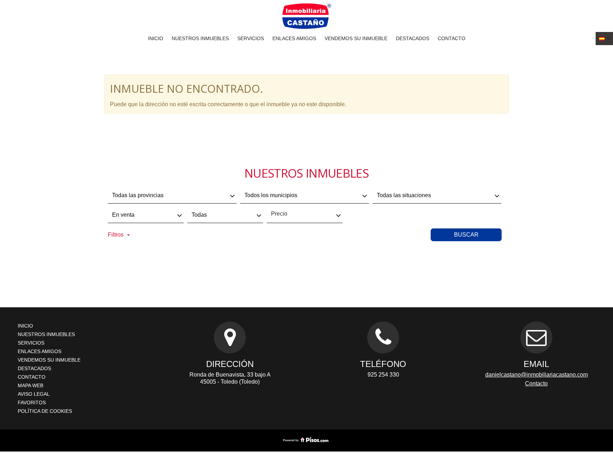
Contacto (451, 38)
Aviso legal (34, 394)
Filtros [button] (115, 235)
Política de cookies (45, 411)
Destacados (412, 38)
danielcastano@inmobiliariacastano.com (536, 375)
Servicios (250, 38)
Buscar (466, 235)
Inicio (155, 38)
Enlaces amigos (294, 38)
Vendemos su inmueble (356, 38)
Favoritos (32, 402)
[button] (604, 38)
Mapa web (30, 385)
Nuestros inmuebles (200, 38)
